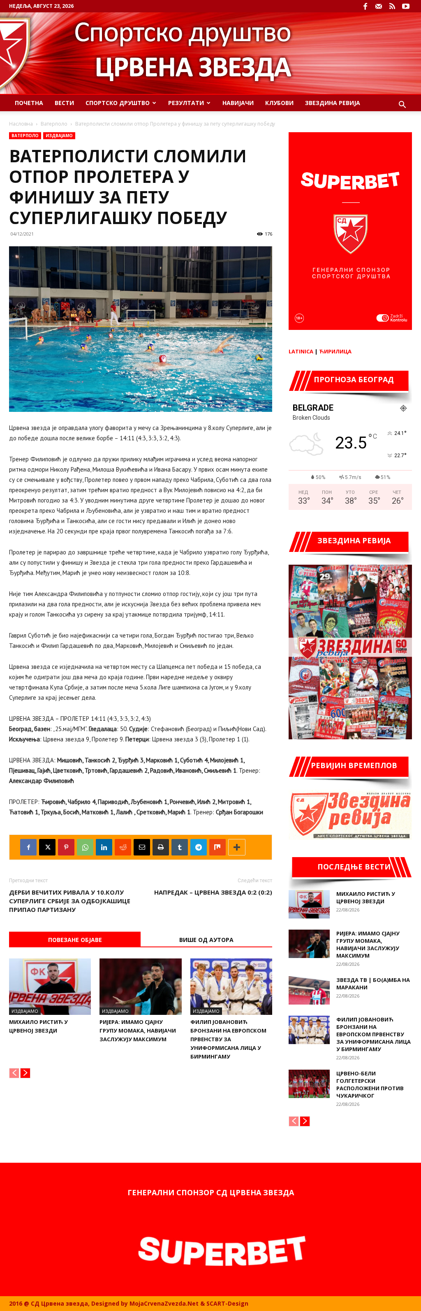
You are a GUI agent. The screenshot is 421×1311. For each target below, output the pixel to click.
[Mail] (378, 6)
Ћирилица (335, 351)
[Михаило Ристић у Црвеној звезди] (50, 986)
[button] (402, 106)
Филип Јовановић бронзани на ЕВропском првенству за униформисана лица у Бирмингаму (228, 1039)
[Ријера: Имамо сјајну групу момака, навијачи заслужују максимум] (140, 986)
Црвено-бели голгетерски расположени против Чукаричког (370, 1084)
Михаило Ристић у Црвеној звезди (365, 897)
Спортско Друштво (118, 103)
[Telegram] (198, 847)
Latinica (301, 351)
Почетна (29, 103)
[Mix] (217, 847)
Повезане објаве (75, 940)
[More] (236, 847)
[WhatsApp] (85, 847)
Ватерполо (54, 123)
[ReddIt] (123, 847)
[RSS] (392, 6)
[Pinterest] (66, 847)
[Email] (142, 847)
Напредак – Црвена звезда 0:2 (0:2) (213, 892)
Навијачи (238, 103)
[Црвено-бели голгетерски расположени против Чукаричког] (309, 1084)
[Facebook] (365, 6)
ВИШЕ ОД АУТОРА (206, 940)
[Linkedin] (104, 847)
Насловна (21, 123)
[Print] (161, 847)
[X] (47, 847)
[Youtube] (406, 6)
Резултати (186, 103)
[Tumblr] (179, 847)
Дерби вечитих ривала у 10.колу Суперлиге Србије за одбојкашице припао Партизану (69, 901)
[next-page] (25, 1073)
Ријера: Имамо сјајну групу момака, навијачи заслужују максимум (137, 1030)
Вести (64, 103)
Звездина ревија (332, 103)
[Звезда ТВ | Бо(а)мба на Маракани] (309, 990)
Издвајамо (59, 135)
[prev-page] (14, 1073)
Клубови (279, 103)
